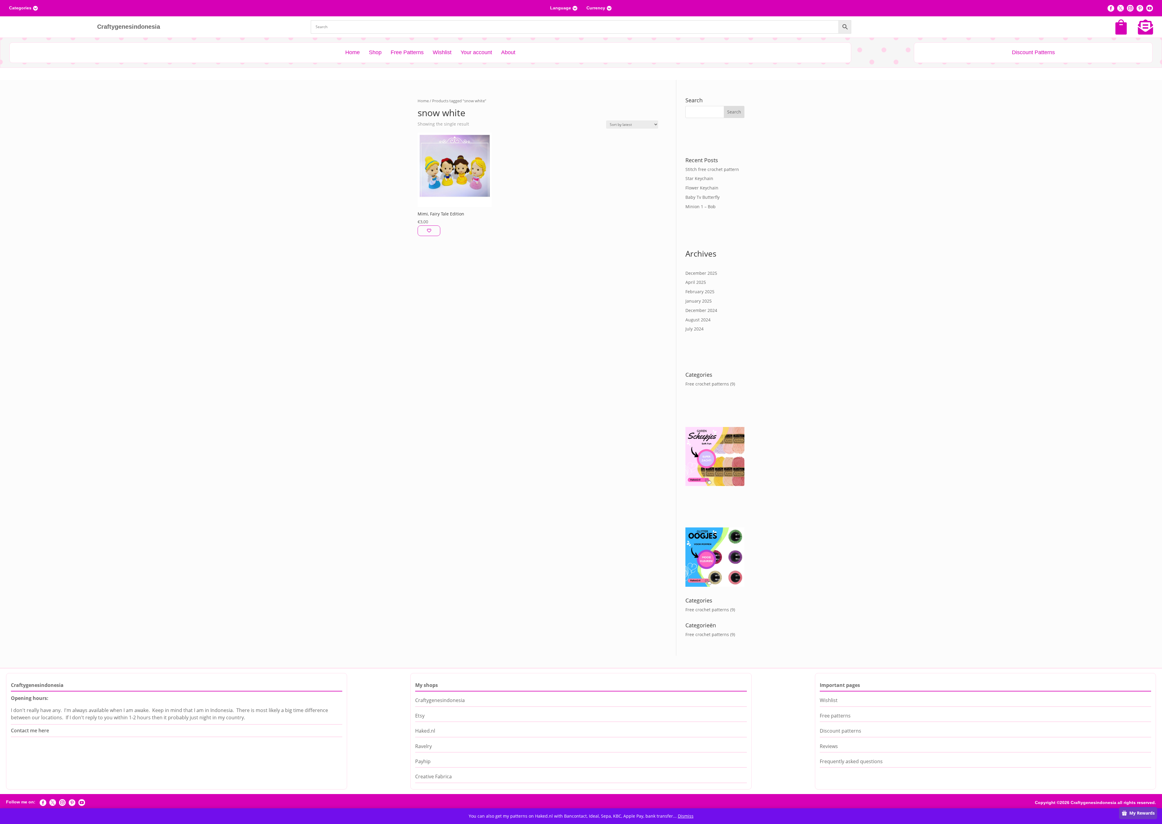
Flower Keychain (701, 188)
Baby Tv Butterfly (702, 197)
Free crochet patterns (707, 384)
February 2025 (699, 291)
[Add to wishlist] (429, 230)
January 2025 (698, 301)
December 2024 (701, 310)
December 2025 (701, 273)
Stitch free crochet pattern (712, 169)
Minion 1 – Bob (700, 206)
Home (423, 100)
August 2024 (698, 320)
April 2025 (695, 282)
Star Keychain (699, 178)
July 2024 (694, 329)
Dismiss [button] (686, 816)
